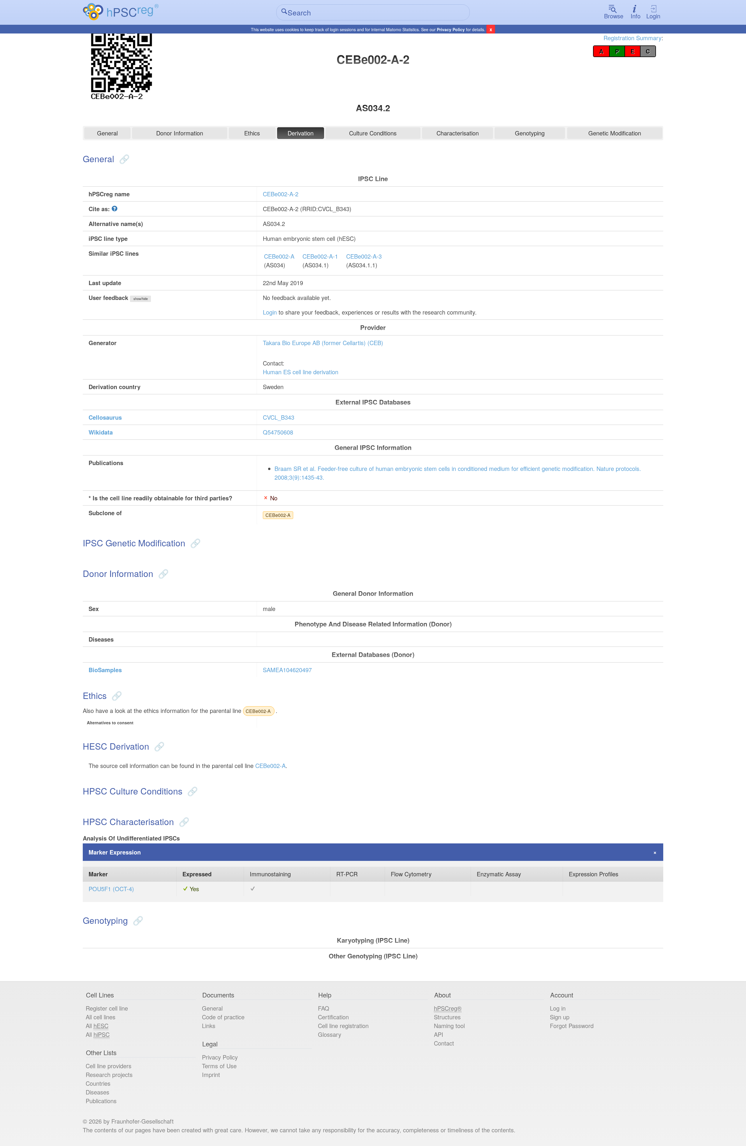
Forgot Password (572, 1025)
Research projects (109, 1074)
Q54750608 (278, 432)
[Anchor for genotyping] (136, 920)
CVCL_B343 (278, 417)
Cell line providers (108, 1066)
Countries (98, 1083)
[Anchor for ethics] (115, 695)
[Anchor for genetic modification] (194, 542)
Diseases (97, 1092)
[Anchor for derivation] (158, 746)
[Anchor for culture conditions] (191, 791)
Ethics (252, 133)
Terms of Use (219, 1066)
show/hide (140, 298)
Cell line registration (343, 1025)
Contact (444, 1043)
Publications (101, 1100)
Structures (447, 1017)
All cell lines (100, 1017)
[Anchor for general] (123, 158)
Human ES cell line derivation (300, 372)
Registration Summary (632, 37)
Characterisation (458, 133)
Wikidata (101, 432)
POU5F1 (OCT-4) (111, 888)
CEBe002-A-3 (364, 256)
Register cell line (107, 1008)
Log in (558, 1008)
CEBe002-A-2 (280, 194)
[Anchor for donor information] (162, 573)
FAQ (323, 1008)
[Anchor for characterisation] (182, 821)
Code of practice (223, 1017)
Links (208, 1025)
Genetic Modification (614, 133)
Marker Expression (115, 852)
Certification (333, 1017)
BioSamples (105, 669)
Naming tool (449, 1025)
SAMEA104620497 (287, 669)
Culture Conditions (373, 133)
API (438, 1034)
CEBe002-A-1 (320, 256)
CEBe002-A (279, 256)
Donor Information (179, 133)
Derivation (301, 133)
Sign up (559, 1017)
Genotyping (530, 133)
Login (653, 16)
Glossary (329, 1034)
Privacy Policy (451, 29)
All (97, 1025)
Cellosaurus (105, 417)
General (107, 133)
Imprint (211, 1074)
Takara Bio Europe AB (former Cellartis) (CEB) (323, 342)
